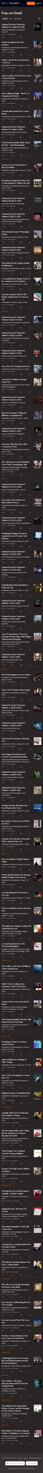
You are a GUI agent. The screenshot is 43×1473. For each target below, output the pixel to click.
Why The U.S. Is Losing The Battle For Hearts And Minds (15, 1285)
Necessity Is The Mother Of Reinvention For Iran (13, 501)
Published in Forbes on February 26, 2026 (15, 972)
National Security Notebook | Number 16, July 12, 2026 (13, 248)
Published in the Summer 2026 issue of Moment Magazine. (16, 386)
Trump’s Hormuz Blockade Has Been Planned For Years (15, 806)
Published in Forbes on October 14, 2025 (16, 1325)
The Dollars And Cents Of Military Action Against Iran (16, 967)
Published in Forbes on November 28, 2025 (15, 1197)
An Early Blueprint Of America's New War (15, 893)
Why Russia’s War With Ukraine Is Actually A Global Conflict (15, 1192)
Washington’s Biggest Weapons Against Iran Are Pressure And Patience (14, 536)
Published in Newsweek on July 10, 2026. (16, 268)
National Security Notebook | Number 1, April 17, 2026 (13, 789)
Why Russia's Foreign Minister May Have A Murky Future (16, 1263)
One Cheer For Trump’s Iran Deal (16, 366)
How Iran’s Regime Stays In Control (16, 675)
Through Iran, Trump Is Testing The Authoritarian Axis (16, 927)
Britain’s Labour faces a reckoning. (14, 356)
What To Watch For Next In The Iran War (16, 909)
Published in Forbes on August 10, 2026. (16, 116)
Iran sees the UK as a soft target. (13, 204)
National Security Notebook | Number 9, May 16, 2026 (13, 552)
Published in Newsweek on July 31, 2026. (16, 170)
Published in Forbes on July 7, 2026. (15, 284)
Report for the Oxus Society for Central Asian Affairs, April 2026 (15, 643)
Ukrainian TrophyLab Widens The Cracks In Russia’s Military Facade (16, 181)
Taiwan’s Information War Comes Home (15, 112)
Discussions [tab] (18, 19)
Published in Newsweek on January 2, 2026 (15, 1097)
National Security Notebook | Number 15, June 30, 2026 (13, 318)
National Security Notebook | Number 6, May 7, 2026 (13, 617)
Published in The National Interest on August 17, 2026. (15, 48)
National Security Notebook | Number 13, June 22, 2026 (13, 351)
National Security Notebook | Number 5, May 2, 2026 (13, 655)
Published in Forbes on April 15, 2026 (15, 811)
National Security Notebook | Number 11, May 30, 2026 (13, 485)
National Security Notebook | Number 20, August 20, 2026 (13, 25)
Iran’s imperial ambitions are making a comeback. (15, 339)
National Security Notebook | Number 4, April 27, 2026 (13, 706)
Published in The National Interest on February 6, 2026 (15, 1026)
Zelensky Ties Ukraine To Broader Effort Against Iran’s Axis (16, 840)
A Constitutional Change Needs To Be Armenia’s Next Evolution (16, 280)
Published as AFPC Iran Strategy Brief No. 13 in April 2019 (15, 1437)
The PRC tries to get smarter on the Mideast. (14, 573)
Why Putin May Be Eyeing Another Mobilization (16, 264)
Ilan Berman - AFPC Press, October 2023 (16, 1366)
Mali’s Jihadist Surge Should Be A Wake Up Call (15, 586)
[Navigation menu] (4, 3)
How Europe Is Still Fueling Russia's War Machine (16, 1303)
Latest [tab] (5, 19)
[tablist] (12, 19)
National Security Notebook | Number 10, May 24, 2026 (13, 519)
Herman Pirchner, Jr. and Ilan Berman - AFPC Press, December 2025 (15, 1139)
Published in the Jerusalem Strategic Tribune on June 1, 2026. (14, 468)
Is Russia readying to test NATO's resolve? (13, 31)
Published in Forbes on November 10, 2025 (15, 1268)
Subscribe (31, 3)
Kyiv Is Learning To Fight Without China (15, 860)
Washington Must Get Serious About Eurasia (14, 1043)
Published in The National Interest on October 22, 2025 (15, 1309)
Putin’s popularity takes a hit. (12, 660)
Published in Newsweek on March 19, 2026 (15, 881)
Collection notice (35, 1458)
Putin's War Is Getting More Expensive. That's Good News (14, 985)
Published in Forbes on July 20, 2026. (15, 237)
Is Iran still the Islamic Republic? (13, 434)
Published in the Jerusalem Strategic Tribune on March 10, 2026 (14, 932)
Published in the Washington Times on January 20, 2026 (15, 1048)
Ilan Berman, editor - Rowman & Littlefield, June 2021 (13, 1390)
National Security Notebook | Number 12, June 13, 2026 (13, 398)
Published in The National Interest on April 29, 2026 (15, 678)
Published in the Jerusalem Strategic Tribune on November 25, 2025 (14, 1215)
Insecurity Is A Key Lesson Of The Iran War (16, 822)
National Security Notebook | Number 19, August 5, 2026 (13, 128)
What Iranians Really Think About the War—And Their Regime (16, 143)
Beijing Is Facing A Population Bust (16, 1093)
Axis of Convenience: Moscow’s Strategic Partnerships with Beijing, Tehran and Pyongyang (16, 636)
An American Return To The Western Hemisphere (13, 945)
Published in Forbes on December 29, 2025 (15, 1119)
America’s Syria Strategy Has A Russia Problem (14, 166)
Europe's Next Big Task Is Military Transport (16, 1170)
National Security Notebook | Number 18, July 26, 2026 (13, 199)
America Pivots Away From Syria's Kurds (15, 1003)
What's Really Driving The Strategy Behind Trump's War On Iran (16, 876)
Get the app (32, 1463)
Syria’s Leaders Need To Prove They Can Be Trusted (16, 77)
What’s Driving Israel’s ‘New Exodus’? (13, 43)
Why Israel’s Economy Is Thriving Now (15, 739)
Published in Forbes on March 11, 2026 (16, 898)
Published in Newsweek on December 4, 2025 (16, 1175)
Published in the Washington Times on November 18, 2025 (15, 1233)
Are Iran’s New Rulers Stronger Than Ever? (14, 380)
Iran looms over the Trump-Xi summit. (15, 606)
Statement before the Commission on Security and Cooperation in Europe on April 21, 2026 (15, 760)
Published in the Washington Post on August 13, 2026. (15, 82)
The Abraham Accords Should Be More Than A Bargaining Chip (16, 463)
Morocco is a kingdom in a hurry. (13, 402)
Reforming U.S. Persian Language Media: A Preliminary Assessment (16, 1432)
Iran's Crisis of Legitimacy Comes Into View (16, 1076)
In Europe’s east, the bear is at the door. (16, 322)
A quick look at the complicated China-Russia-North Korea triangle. (15, 220)
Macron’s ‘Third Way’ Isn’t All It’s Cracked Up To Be (15, 445)
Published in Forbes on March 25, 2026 (16, 864)
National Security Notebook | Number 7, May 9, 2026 (13, 602)
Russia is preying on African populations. (16, 523)
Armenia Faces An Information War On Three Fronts (16, 1245)
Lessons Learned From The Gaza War (15, 1321)
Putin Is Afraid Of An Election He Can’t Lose (15, 61)
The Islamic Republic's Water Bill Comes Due (15, 1227)
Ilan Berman (11, 34)
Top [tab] (10, 19)
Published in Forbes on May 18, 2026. (15, 541)
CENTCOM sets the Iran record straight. (16, 557)
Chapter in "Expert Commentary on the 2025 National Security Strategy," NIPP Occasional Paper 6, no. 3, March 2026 (16, 950)
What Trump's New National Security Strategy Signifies (13, 1152)
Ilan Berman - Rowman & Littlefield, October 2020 (14, 1415)
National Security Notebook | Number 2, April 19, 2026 (13, 773)
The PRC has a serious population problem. (14, 623)
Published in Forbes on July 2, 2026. (15, 302)
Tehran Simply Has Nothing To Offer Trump (14, 1060)
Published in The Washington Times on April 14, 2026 (16, 827)
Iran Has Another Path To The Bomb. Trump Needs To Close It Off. (15, 297)
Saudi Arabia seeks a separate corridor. (15, 253)
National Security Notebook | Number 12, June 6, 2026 (13, 429)
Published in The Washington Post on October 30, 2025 (15, 1291)
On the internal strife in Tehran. (13, 777)
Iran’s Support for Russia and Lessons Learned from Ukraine (14, 755)
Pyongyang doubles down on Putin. (14, 132)
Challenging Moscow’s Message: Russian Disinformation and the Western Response (15, 1360)
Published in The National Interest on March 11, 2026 (15, 914)
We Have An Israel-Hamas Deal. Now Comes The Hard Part (15, 1337)
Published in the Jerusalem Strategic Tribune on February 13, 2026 (14, 1008)
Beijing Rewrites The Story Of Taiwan (14, 1210)
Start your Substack (16, 1463)
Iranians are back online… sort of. (14, 490)
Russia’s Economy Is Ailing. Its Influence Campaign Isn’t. (14, 414)
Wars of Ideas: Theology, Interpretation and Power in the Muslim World (15, 1383)
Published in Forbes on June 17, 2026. (15, 369)
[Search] (39, 19)
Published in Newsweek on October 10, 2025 (16, 1342)
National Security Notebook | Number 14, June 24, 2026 (13, 334)
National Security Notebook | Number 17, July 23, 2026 (13, 215)
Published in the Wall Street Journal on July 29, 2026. (15, 187)
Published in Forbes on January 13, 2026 (16, 1065)
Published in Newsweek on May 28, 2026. (14, 506)
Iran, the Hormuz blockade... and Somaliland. (13, 794)
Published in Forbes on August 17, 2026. (16, 65)
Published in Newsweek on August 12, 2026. (15, 100)
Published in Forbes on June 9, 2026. (15, 418)
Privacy (20, 1458)
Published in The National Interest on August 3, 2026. (15, 149)
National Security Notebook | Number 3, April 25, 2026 (13, 724)
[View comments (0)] (12, 37)
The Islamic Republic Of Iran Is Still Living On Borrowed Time (16, 1020)
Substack (11, 1469)
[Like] (3, 121)
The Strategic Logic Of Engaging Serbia (15, 233)
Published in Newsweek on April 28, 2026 (15, 694)
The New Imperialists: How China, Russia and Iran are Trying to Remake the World (16, 1133)
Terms (26, 1458)
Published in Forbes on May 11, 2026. (15, 590)
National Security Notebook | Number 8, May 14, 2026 (13, 568)
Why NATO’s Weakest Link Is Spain (16, 690)
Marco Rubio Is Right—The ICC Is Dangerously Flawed (15, 94)
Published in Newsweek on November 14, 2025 (15, 1251)
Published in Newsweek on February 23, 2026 (16, 990)
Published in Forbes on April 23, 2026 (15, 744)
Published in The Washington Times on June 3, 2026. (16, 450)
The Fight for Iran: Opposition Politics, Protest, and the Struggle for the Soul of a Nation (15, 1408)
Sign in (38, 3)
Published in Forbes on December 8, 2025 (15, 1157)
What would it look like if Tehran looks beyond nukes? (15, 711)
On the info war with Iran (11, 728)
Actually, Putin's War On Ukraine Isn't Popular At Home (15, 1114)
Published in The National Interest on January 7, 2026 (15, 1081)
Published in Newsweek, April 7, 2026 (15, 844)
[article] (21, 30)
